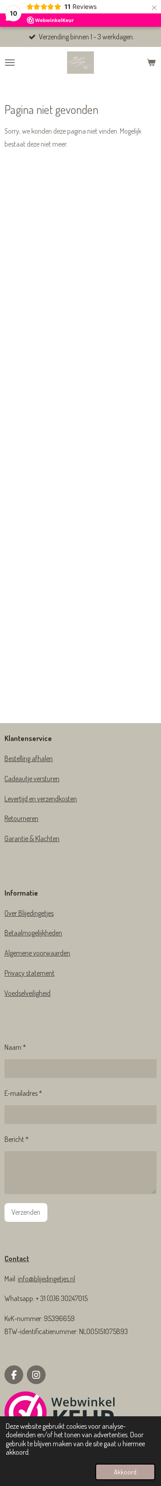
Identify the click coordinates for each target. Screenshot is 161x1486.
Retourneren (21, 818)
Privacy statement (29, 972)
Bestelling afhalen (28, 758)
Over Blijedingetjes (29, 913)
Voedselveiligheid (27, 993)
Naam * (15, 1047)
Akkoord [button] (125, 1472)
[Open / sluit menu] (10, 62)
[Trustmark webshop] (60, 1414)
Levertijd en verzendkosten (40, 798)
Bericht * (16, 1139)
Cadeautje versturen (31, 778)
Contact (16, 1258)
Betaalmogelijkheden (33, 932)
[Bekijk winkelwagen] (151, 62)
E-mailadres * (23, 1093)
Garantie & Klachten (31, 838)
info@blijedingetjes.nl (46, 1278)
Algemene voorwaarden (37, 952)
